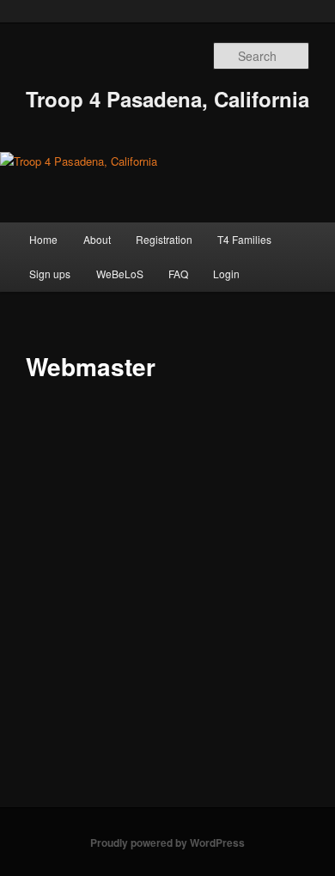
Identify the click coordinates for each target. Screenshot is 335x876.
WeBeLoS (119, 273)
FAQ (178, 273)
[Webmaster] (137, 409)
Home (43, 239)
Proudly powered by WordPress (167, 842)
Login (226, 273)
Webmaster (250, 544)
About (97, 239)
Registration (164, 239)
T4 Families (244, 239)
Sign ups (49, 273)
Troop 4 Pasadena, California (167, 98)
